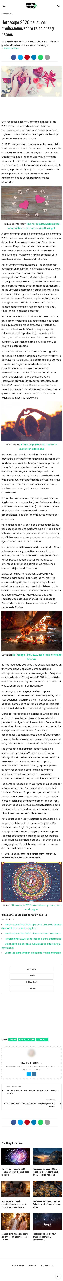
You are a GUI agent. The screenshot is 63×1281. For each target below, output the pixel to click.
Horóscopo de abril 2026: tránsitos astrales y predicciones (44, 1236)
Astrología (7, 14)
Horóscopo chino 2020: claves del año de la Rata (32, 933)
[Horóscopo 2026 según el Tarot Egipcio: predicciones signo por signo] (47, 1189)
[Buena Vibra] (31, 6)
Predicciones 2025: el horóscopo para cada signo (33, 939)
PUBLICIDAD (18, 1265)
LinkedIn (31, 988)
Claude (31, 975)
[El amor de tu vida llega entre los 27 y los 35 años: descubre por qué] (15, 1221)
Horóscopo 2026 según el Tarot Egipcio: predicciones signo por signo (47, 1204)
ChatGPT (31, 969)
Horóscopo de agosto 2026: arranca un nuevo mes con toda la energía (15, 1171)
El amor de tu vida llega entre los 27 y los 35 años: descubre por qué (15, 1236)
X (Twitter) (31, 982)
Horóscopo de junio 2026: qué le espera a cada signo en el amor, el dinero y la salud (46, 1171)
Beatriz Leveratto (11, 48)
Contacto (47, 1265)
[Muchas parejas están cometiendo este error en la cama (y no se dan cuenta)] (15, 1189)
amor (13, 1039)
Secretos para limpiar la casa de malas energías (33, 953)
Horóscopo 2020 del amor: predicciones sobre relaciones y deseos (27, 28)
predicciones (26, 1039)
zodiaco (42, 1039)
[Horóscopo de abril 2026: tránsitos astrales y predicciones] (47, 1221)
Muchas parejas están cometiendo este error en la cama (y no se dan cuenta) (13, 1204)
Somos (32, 1265)
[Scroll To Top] (58, 1276)
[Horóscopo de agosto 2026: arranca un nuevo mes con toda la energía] (15, 1156)
